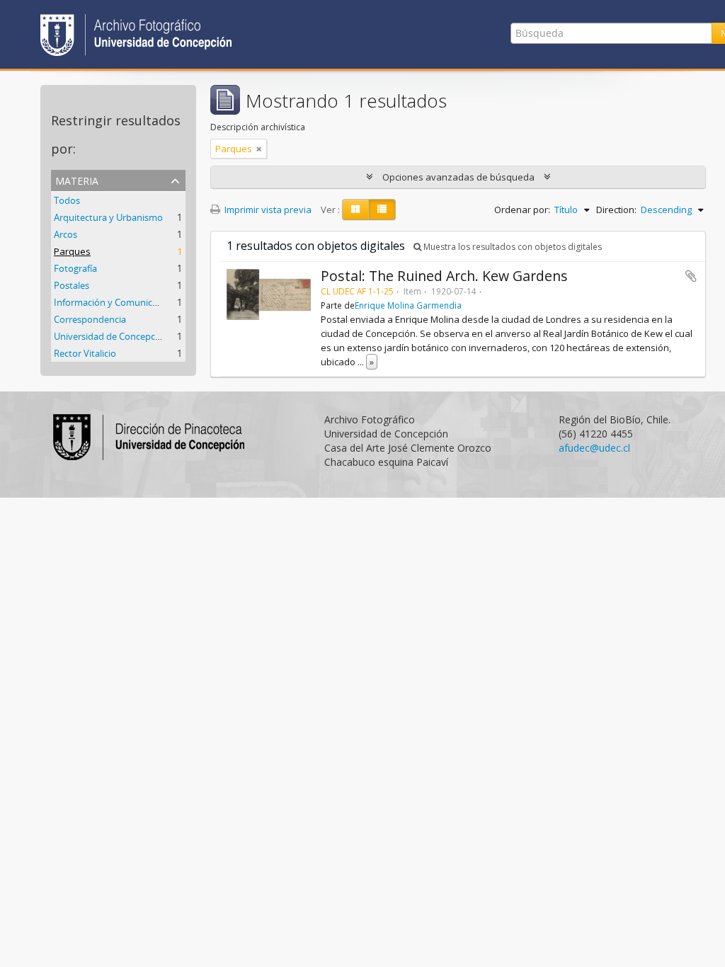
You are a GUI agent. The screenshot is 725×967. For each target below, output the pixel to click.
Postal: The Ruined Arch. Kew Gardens (444, 275)
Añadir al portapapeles (691, 276)
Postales (71, 285)
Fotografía (75, 268)
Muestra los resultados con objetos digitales (511, 247)
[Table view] (382, 209)
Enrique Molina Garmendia (408, 305)
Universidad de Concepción (111, 336)
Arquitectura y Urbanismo (108, 217)
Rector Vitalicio (85, 353)
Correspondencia (90, 319)
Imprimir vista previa (267, 209)
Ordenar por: (522, 209)
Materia (76, 179)
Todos (67, 200)
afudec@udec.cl (594, 447)
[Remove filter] (259, 149)
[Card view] (355, 209)
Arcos (65, 234)
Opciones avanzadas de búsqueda (458, 177)
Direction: (616, 209)
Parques (72, 251)
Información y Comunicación (114, 302)
